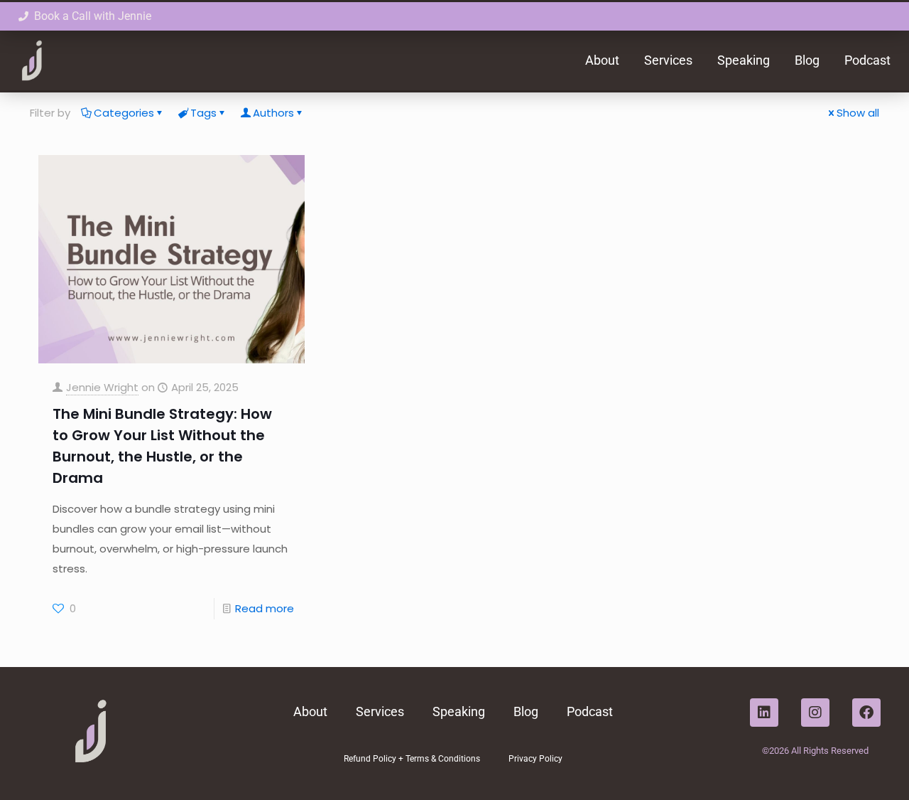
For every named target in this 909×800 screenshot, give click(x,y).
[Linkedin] (764, 712)
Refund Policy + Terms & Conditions (412, 759)
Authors (273, 112)
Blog (807, 60)
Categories (124, 112)
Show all (858, 112)
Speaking (743, 60)
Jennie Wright (102, 387)
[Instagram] (815, 712)
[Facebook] (866, 712)
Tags (203, 112)
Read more (264, 608)
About (602, 60)
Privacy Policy (535, 759)
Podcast (867, 60)
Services (668, 60)
